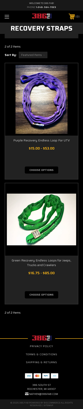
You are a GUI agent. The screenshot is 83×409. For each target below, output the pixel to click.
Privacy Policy (41, 346)
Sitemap (48, 405)
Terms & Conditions (41, 354)
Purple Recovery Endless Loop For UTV (41, 140)
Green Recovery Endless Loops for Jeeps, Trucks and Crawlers (41, 262)
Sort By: (11, 55)
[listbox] (33, 55)
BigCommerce (52, 402)
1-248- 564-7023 (46, 7)
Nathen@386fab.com (43, 394)
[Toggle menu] (12, 17)
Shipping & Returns (41, 362)
